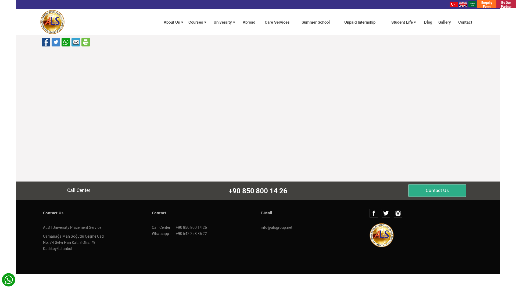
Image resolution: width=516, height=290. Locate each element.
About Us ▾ (173, 22)
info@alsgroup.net (276, 227)
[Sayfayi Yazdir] (85, 41)
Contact (465, 22)
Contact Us (437, 190)
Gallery (444, 22)
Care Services (277, 22)
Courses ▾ (197, 22)
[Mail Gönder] (75, 41)
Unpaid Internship (359, 22)
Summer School (316, 22)
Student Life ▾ (403, 22)
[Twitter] (56, 41)
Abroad (249, 22)
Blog (428, 22)
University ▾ (224, 22)
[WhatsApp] (66, 41)
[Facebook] (46, 41)
